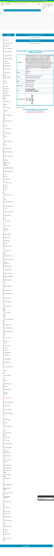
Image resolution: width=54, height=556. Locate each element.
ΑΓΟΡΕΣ (34, 10)
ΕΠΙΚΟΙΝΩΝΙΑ (38, 10)
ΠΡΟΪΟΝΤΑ (20, 10)
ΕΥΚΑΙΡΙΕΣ (25, 10)
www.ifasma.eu (8, 7)
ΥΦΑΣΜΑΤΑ (6, 10)
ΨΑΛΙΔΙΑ (10, 10)
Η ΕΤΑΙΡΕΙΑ (29, 10)
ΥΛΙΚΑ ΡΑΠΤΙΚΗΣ (15, 10)
